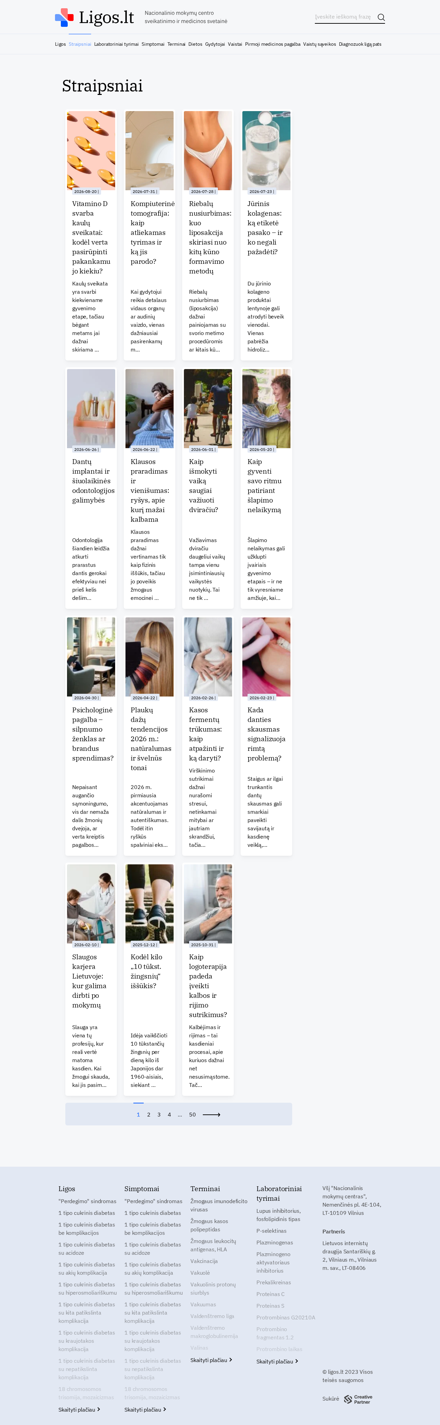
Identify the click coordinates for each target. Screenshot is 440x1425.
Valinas (199, 1347)
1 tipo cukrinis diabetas (86, 1212)
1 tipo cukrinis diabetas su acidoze (86, 1248)
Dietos (195, 44)
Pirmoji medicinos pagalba (272, 44)
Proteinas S (270, 1305)
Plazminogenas (274, 1242)
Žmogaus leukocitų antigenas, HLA (213, 1245)
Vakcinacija (204, 1260)
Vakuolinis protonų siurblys (213, 1288)
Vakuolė (200, 1272)
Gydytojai (215, 44)
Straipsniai (80, 44)
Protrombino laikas (279, 1349)
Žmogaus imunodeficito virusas (219, 1205)
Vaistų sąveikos (319, 44)
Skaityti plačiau (77, 1409)
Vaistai (235, 44)
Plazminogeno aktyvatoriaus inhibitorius (273, 1262)
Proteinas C (270, 1294)
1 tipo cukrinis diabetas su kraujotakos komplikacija (86, 1340)
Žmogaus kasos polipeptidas (209, 1225)
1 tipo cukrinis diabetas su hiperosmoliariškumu (87, 1288)
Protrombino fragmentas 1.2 (275, 1333)
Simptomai (153, 44)
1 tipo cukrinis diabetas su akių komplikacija (86, 1268)
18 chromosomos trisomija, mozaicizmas (86, 1393)
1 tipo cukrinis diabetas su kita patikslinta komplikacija (86, 1312)
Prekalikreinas (273, 1282)
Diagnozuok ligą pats (360, 44)
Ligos (60, 44)
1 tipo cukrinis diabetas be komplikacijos (86, 1228)
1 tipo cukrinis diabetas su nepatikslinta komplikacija (86, 1369)
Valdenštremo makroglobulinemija (214, 1331)
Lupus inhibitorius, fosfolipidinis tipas (278, 1214)
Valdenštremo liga (212, 1316)
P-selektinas (271, 1230)
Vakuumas (203, 1304)
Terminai (176, 44)
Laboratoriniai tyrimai (116, 44)
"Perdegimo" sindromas (87, 1201)
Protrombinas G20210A (285, 1317)
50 (192, 1114)
